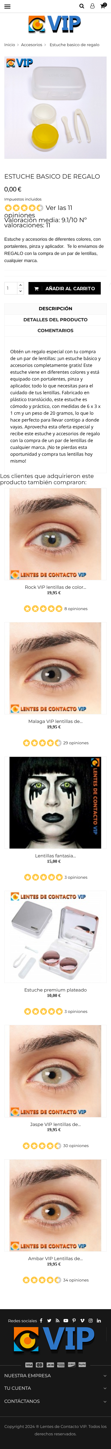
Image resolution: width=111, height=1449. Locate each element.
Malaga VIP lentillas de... (55, 721)
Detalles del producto (55, 320)
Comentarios (55, 331)
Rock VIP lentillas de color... (55, 587)
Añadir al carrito (69, 288)
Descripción (55, 309)
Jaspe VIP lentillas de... (55, 1124)
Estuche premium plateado (55, 990)
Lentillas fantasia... (55, 856)
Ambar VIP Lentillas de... (55, 1259)
